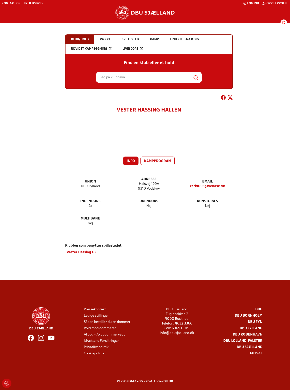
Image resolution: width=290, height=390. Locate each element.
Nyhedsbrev (33, 3)
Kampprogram (157, 161)
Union (90, 181)
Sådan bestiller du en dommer (107, 322)
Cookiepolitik (94, 353)
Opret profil (277, 3)
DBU (258, 309)
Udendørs (148, 201)
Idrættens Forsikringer (101, 341)
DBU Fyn (255, 322)
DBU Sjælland (249, 347)
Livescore (130, 49)
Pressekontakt (95, 309)
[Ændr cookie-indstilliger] (6, 383)
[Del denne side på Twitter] (230, 98)
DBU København (247, 334)
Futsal (256, 353)
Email (207, 181)
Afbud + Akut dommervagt (104, 334)
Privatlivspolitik (96, 347)
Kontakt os (11, 3)
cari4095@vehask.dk (207, 186)
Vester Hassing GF (81, 252)
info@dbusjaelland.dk (177, 333)
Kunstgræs (207, 201)
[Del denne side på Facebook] (223, 98)
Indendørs (90, 201)
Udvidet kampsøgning (89, 49)
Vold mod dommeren (100, 328)
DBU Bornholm (248, 315)
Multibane (90, 218)
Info (131, 161)
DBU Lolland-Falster (242, 341)
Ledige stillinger (96, 315)
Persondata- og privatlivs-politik (145, 381)
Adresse (149, 179)
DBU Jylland (251, 328)
